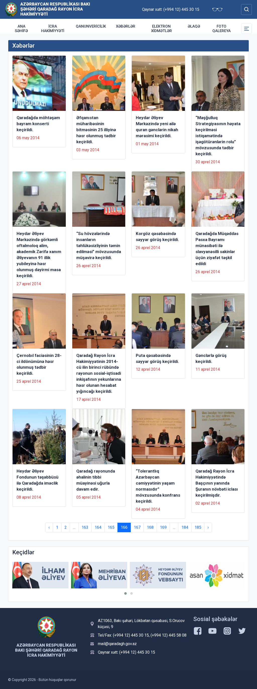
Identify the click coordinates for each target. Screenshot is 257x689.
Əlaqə (194, 26)
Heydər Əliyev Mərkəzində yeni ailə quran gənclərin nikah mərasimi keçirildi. (157, 126)
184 (184, 527)
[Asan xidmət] (216, 575)
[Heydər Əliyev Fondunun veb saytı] (158, 575)
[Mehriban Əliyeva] (99, 575)
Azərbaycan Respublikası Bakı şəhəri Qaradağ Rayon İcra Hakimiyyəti (55, 9)
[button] (125, 593)
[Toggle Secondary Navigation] (246, 28)
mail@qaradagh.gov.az (117, 643)
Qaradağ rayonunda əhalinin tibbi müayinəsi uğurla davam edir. (95, 480)
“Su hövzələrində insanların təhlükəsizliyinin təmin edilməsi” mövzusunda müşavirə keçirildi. (98, 245)
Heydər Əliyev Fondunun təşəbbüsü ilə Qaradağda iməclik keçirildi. (37, 480)
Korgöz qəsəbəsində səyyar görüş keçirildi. (157, 236)
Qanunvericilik (91, 26)
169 (163, 527)
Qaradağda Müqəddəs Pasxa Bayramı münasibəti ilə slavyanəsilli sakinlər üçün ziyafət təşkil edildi (217, 248)
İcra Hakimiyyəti (52, 28)
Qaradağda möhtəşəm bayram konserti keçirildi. (38, 123)
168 (150, 527)
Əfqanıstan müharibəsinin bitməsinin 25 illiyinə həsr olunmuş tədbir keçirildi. (96, 129)
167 (137, 527)
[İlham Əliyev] (40, 575)
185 (198, 527)
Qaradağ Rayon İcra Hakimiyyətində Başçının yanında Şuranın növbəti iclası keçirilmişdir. (217, 483)
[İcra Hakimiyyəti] (11, 9)
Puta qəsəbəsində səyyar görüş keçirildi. (157, 358)
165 (111, 527)
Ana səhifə (21, 28)
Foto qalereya (221, 28)
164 (98, 527)
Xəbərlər (125, 26)
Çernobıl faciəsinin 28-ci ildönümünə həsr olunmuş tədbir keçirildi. (39, 364)
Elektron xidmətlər (161, 28)
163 (85, 527)
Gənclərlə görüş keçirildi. (211, 358)
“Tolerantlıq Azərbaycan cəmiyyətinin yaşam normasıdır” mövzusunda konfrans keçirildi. (158, 486)
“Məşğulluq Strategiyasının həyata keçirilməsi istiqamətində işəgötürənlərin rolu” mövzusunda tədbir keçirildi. (218, 135)
